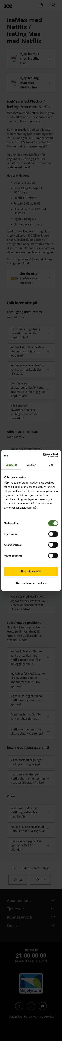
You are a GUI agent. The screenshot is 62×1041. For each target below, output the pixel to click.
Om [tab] (51, 464)
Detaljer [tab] (31, 464)
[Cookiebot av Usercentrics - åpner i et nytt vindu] (43, 455)
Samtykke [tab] (11, 464)
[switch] (53, 534)
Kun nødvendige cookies (31, 582)
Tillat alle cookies (31, 571)
